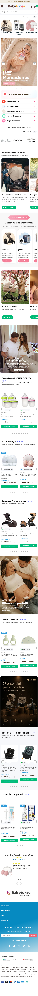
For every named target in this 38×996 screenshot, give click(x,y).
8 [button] (23, 433)
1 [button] (16, 88)
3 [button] (19, 88)
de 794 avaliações (18, 859)
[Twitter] (14, 946)
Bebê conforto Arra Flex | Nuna (14, 195)
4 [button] (21, 88)
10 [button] (27, 433)
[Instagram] (19, 946)
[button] (17, 883)
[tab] (17, 378)
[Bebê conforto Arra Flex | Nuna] (15, 175)
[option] (19, 111)
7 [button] (21, 433)
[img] (19, 858)
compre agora (9, 207)
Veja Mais (5, 381)
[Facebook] (9, 946)
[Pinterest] (24, 946)
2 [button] (18, 88)
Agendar (27, 1)
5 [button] (18, 433)
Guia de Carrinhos (9, 306)
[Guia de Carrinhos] (15, 287)
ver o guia (7, 317)
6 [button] (19, 433)
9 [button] (25, 433)
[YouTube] (28, 946)
